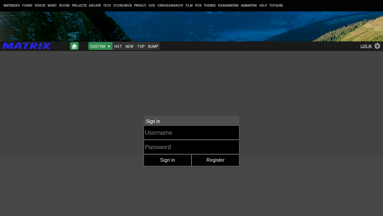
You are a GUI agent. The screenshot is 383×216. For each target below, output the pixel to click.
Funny (27, 5)
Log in (366, 46)
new (129, 46)
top (141, 46)
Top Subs (276, 5)
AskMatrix (249, 5)
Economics (122, 5)
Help (263, 5)
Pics (198, 5)
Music (52, 5)
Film (189, 5)
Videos (40, 5)
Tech (107, 5)
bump (153, 46)
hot (118, 46)
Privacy (140, 5)
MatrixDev (12, 5)
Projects (79, 5)
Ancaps (95, 5)
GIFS (151, 5)
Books (64, 5)
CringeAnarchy (170, 5)
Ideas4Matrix (228, 5)
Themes (209, 5)
